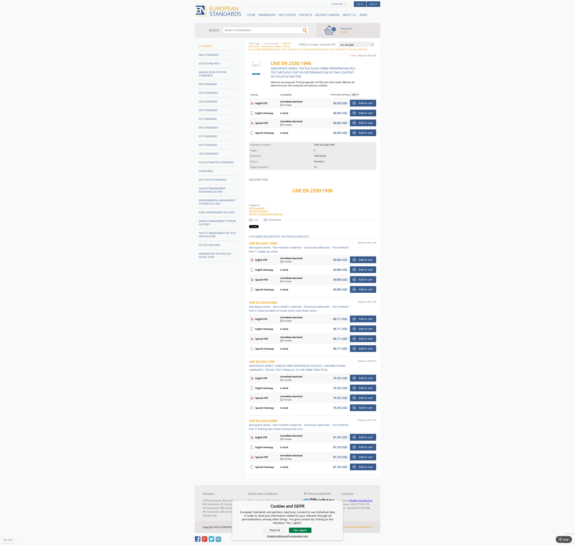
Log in (360, 4)
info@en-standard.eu (360, 500)
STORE (251, 15)
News (363, 15)
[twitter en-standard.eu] (211, 541)
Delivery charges (327, 15)
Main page (254, 43)
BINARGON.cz (365, 527)
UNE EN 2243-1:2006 (299, 247)
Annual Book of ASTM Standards (212, 74)
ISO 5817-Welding (209, 245)
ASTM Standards (209, 63)
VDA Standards (228, 511)
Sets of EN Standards (212, 179)
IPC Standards (208, 136)
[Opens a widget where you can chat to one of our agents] (564, 540)
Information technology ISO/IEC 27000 (215, 255)
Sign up (373, 4)
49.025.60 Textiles (258, 211)
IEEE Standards (208, 127)
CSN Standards (208, 93)
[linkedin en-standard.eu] (218, 541)
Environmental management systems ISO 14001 (217, 202)
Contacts (305, 15)
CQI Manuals (210, 515)
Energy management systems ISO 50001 (217, 222)
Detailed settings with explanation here (287, 536)
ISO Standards (208, 145)
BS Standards (230, 500)
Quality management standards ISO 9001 (212, 190)
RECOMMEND (275, 220)
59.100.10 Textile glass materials (266, 214)
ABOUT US (350, 15)
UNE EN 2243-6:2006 (299, 306)
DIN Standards (208, 110)
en (345, 4)
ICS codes (205, 46)
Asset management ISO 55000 (217, 212)
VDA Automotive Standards (216, 162)
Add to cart (366, 103)
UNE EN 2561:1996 (297, 366)
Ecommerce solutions (346, 527)
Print (256, 220)
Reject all (275, 530)
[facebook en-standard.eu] (198, 541)
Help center (287, 15)
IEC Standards (208, 119)
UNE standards (271, 43)
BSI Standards (208, 84)
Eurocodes (206, 171)
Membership (267, 15)
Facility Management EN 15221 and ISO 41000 (217, 234)
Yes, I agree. (300, 530)
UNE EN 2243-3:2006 (299, 425)
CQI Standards (208, 101)
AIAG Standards (209, 54)
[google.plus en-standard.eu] (204, 541)
